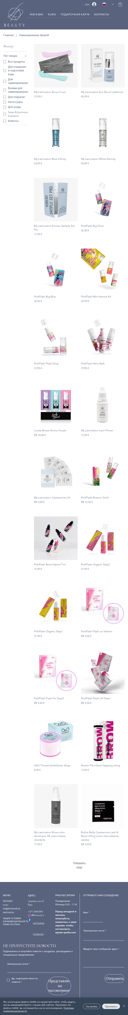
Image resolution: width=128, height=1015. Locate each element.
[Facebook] (29, 919)
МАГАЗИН (7, 901)
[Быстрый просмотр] (56, 66)
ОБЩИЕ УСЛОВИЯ (12, 918)
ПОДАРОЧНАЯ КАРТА (13, 908)
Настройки (91, 1006)
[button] (120, 4)
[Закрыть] (124, 1006)
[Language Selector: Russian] (108, 4)
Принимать (111, 1006)
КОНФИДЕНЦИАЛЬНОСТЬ (15, 921)
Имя (86, 912)
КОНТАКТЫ (8, 912)
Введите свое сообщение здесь (101, 948)
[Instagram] (29, 916)
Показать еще (79, 865)
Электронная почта (94, 930)
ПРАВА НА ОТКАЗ (11, 924)
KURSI (5, 905)
